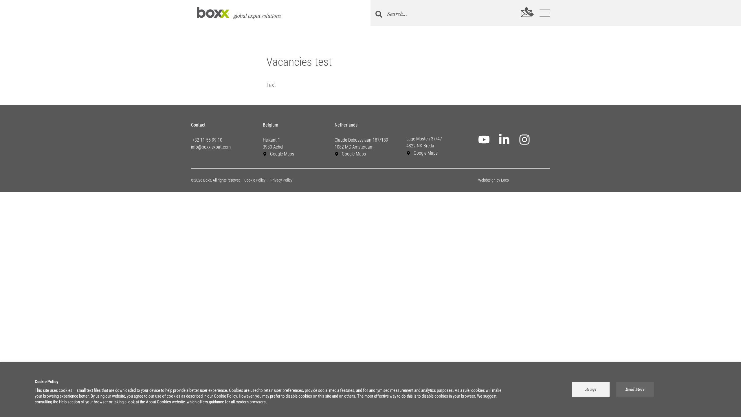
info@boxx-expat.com (211, 147)
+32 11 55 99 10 (206, 140)
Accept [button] (591, 389)
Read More (635, 389)
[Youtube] (484, 139)
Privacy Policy (281, 180)
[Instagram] (524, 139)
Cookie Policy (254, 180)
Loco (505, 180)
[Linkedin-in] (504, 139)
